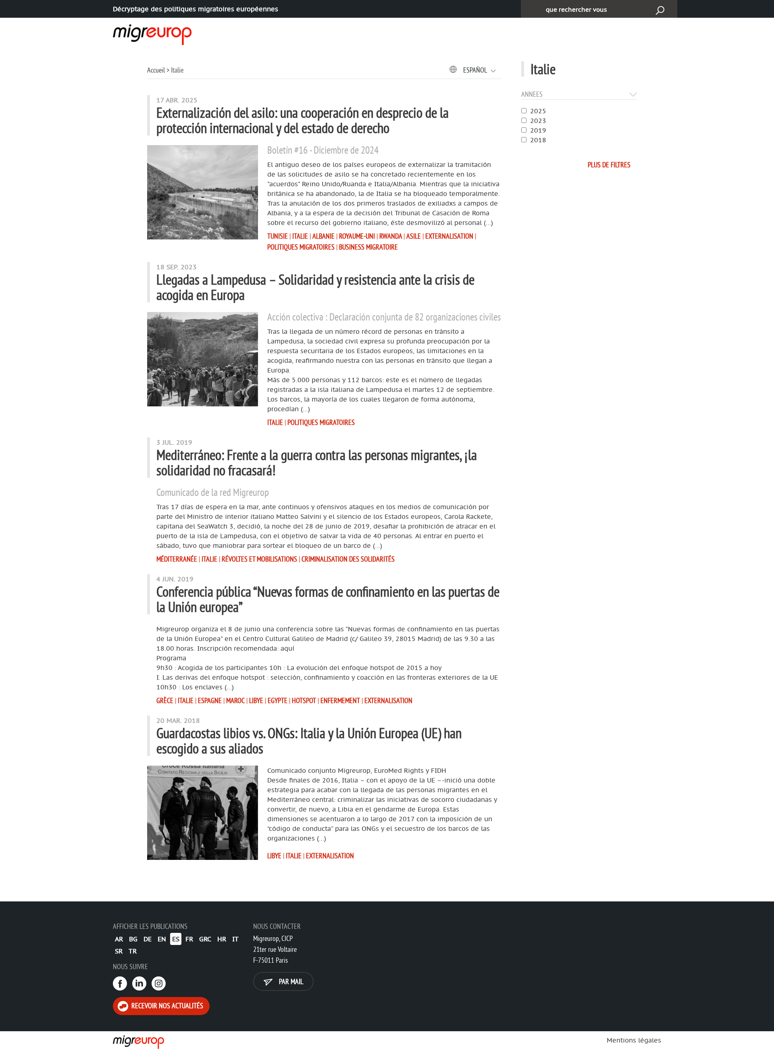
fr (189, 939)
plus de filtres (609, 164)
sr (119, 951)
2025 (538, 111)
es (175, 939)
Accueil (156, 70)
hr (221, 939)
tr (133, 951)
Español (475, 70)
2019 (538, 130)
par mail (290, 981)
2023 (538, 121)
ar (119, 939)
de (148, 939)
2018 (538, 140)
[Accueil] (145, 33)
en (162, 939)
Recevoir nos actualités (166, 1005)
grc (205, 939)
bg (133, 939)
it (235, 939)
